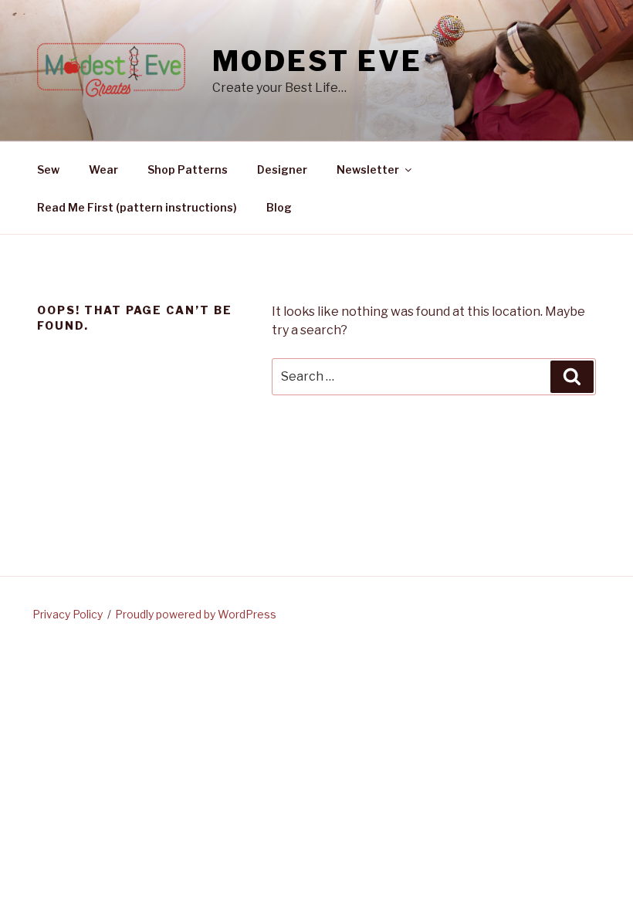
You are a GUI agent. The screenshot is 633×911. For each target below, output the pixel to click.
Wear (103, 169)
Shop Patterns (187, 169)
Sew (48, 169)
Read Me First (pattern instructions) (137, 207)
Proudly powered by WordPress (195, 614)
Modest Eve (317, 61)
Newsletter (368, 169)
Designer (282, 169)
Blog (279, 207)
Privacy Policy (67, 614)
